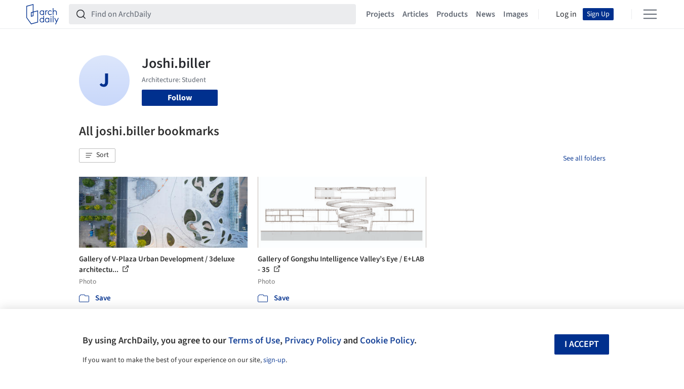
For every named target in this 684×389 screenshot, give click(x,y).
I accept (582, 344)
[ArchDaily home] (42, 14)
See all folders (584, 158)
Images (515, 14)
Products (452, 14)
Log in (566, 14)
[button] (97, 155)
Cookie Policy (387, 340)
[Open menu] (650, 14)
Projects (380, 14)
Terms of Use (254, 340)
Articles (415, 14)
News (485, 14)
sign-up (274, 360)
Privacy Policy (313, 340)
